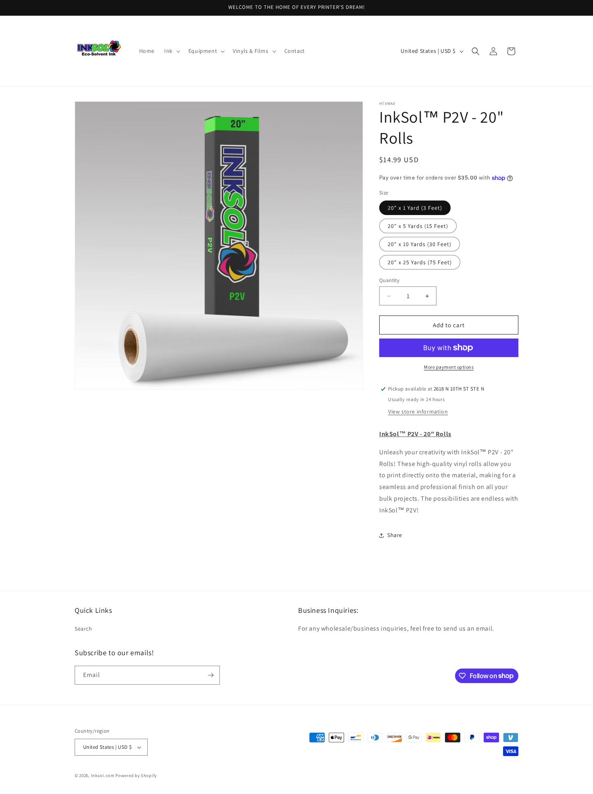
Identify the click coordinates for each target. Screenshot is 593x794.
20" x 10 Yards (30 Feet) (419, 244)
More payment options (449, 367)
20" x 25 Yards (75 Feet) (420, 262)
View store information (418, 411)
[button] (171, 50)
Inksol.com (103, 775)
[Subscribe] (210, 675)
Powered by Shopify (136, 775)
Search (83, 628)
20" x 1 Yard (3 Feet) (415, 207)
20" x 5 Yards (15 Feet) (418, 226)
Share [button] (394, 535)
